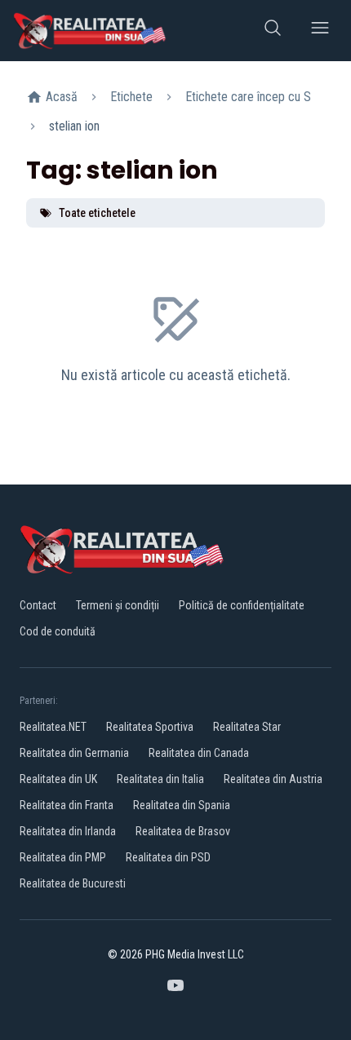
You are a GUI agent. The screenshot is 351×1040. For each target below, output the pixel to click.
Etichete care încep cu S (248, 96)
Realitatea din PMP (63, 857)
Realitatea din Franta (66, 805)
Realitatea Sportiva (149, 726)
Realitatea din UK (58, 779)
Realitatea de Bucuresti (73, 883)
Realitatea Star (247, 726)
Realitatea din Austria (273, 779)
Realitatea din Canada (199, 752)
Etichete (131, 96)
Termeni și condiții (117, 605)
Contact (38, 605)
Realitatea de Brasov (183, 831)
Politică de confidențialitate (241, 605)
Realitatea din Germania (74, 752)
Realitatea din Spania (181, 805)
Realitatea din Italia (160, 779)
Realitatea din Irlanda (68, 831)
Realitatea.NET (53, 726)
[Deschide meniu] (320, 30)
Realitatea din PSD (168, 857)
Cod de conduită (58, 631)
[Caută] (272, 30)
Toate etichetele (97, 212)
